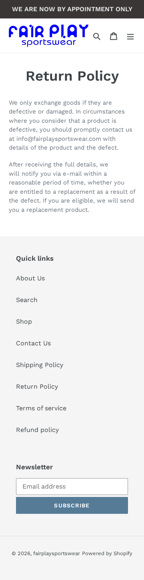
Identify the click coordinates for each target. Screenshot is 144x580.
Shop (24, 321)
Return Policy (37, 386)
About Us (30, 278)
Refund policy (37, 430)
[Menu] (130, 36)
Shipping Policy (39, 365)
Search (27, 300)
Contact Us (33, 343)
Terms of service (41, 408)
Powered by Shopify (107, 553)
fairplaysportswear (56, 553)
